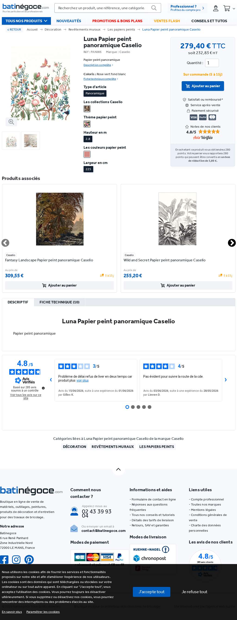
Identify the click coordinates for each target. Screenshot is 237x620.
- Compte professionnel (206, 499)
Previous (2, 241)
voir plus (83, 380)
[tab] (18, 302)
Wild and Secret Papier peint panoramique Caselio (165, 260)
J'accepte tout (152, 591)
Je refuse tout (194, 591)
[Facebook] (6, 560)
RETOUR (15, 29)
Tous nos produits (24, 21)
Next (229, 241)
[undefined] (43, 388)
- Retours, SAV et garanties (149, 525)
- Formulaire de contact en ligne (153, 499)
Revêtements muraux (85, 29)
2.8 (88, 139)
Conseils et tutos (209, 21)
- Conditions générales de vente (208, 517)
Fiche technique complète (100, 78)
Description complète (97, 65)
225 (88, 169)
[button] (43, 612)
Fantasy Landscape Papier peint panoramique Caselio (49, 260)
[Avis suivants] (226, 380)
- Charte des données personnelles (205, 527)
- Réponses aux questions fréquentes (149, 507)
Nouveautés (68, 21)
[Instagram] (18, 560)
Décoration (53, 29)
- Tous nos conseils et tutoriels (152, 515)
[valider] (154, 8)
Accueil (32, 29)
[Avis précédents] (51, 380)
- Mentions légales (202, 510)
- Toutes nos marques (205, 504)
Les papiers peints (121, 29)
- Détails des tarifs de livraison (152, 520)
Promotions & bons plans (117, 21)
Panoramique (95, 93)
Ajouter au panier (206, 86)
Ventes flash (167, 21)
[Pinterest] (31, 560)
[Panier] (229, 8)
